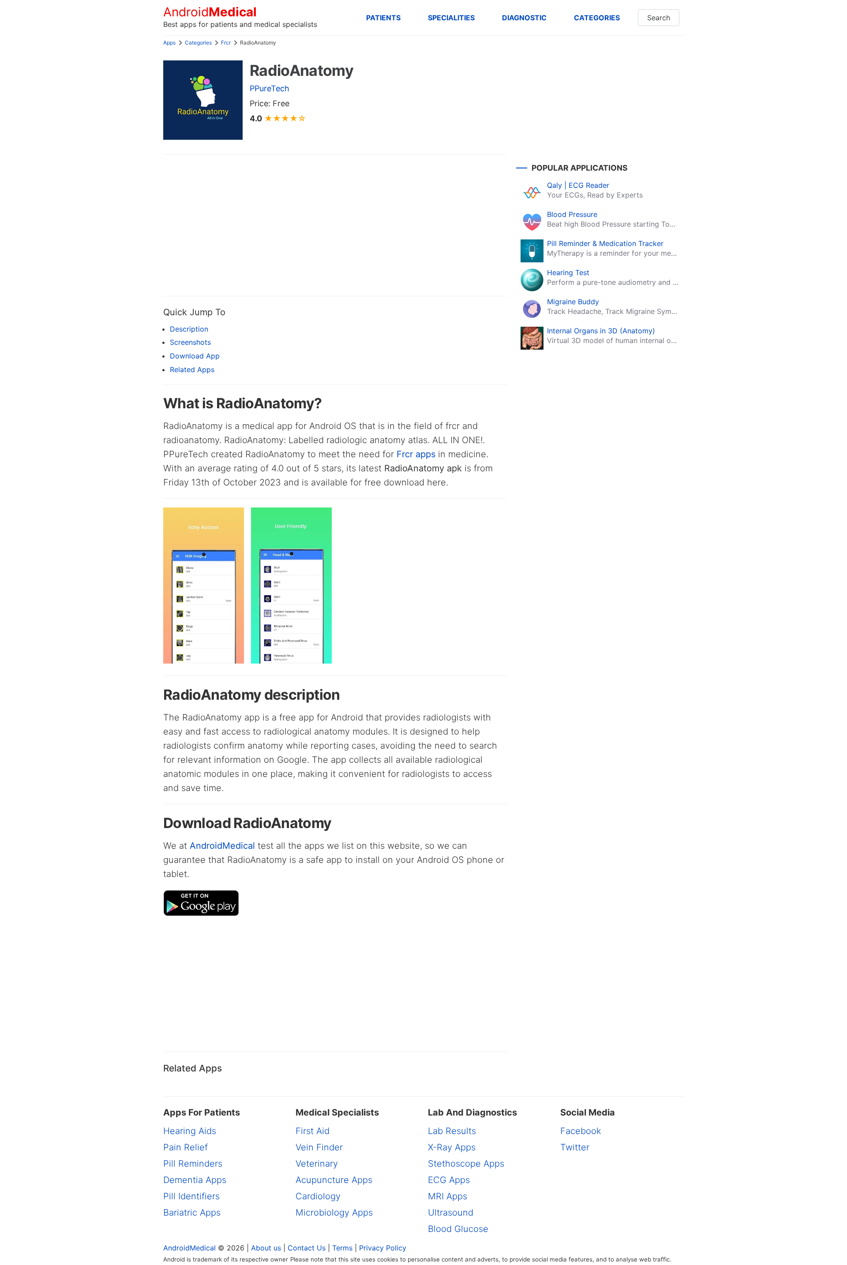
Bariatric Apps (192, 1212)
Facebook (580, 1131)
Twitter (574, 1147)
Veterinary (317, 1163)
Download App (195, 355)
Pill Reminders (192, 1163)
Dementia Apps (194, 1180)
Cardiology (318, 1196)
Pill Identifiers (191, 1196)
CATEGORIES (597, 17)
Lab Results (452, 1131)
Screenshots (190, 342)
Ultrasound (450, 1212)
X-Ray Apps (452, 1147)
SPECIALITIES (451, 17)
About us (266, 1247)
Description (189, 329)
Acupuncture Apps (334, 1180)
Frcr (226, 42)
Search (658, 17)
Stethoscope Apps (466, 1163)
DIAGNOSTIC (524, 17)
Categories (198, 42)
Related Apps (192, 369)
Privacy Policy (382, 1247)
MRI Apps (447, 1196)
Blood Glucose (458, 1229)
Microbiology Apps (334, 1212)
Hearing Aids (189, 1131)
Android (210, 12)
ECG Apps (449, 1180)
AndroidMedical (222, 845)
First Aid (313, 1131)
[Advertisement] (335, 225)
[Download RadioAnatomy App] (201, 913)
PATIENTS (383, 17)
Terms (342, 1247)
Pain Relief (185, 1147)
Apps (169, 42)
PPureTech (269, 88)
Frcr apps (416, 454)
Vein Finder (319, 1147)
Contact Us (307, 1247)
